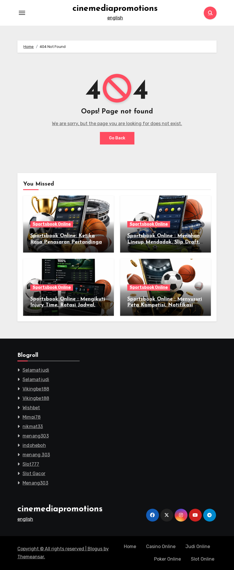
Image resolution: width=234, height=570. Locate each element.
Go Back (117, 138)
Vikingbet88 (36, 389)
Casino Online (160, 546)
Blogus (95, 548)
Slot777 (31, 464)
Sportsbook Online (52, 224)
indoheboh (34, 445)
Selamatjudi (36, 370)
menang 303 (36, 454)
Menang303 (35, 483)
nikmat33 (33, 426)
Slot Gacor (34, 473)
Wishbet (31, 407)
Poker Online (167, 559)
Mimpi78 (32, 417)
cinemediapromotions (115, 8)
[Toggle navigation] (22, 12)
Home (130, 546)
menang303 (36, 436)
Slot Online (202, 559)
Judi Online (197, 546)
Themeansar (30, 556)
